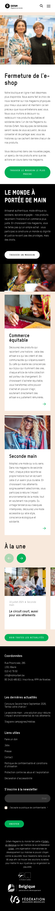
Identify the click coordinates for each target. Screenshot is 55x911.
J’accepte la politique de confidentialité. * (29, 807)
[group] (25, 598)
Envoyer (14, 824)
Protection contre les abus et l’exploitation (27, 772)
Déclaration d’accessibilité (18, 778)
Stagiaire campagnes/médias (20, 721)
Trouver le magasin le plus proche (27, 172)
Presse (8, 751)
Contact (9, 757)
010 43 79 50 (11, 671)
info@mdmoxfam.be (14, 675)
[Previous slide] (9, 558)
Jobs (7, 745)
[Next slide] (21, 558)
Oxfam (11, 848)
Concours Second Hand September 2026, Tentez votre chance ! (25, 705)
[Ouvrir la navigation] (48, 6)
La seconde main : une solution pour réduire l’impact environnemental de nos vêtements (27, 714)
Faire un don (11, 739)
